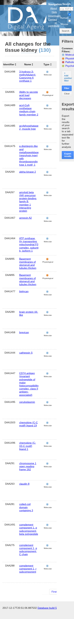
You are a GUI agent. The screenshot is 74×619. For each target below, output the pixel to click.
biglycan (24, 291)
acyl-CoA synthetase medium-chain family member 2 (28, 110)
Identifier (8, 64)
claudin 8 (24, 483)
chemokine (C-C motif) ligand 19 (28, 424)
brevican (24, 332)
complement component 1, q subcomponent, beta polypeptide (28, 529)
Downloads (54, 15)
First (54, 591)
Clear (67, 93)
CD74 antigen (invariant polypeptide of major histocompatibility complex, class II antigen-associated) (29, 384)
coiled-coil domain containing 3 (26, 507)
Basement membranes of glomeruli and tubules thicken (27, 263)
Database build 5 (47, 607)
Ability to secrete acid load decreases (28, 94)
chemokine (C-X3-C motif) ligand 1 (27, 445)
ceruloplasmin (27, 401)
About (53, 8)
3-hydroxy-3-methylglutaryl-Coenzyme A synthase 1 (27, 76)
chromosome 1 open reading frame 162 (27, 466)
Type (46, 64)
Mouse (64, 24)
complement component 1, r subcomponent (27, 568)
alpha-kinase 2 (27, 171)
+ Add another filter (67, 77)
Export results (67, 155)
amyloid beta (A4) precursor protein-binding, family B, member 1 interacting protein (28, 201)
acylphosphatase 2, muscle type (28, 127)
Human (64, 17)
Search (65, 31)
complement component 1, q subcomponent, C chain (28, 550)
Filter (66, 88)
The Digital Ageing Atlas (36, 18)
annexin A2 (25, 217)
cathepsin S (26, 352)
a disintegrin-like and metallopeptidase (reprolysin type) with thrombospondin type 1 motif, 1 (29, 155)
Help (54, 12)
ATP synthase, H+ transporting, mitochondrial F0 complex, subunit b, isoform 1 (28, 244)
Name (27, 64)
